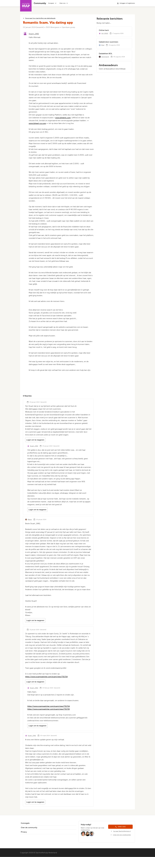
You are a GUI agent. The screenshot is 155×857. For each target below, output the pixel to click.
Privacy (24, 832)
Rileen (30, 519)
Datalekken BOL (105, 53)
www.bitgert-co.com (37, 123)
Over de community (29, 827)
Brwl (102, 45)
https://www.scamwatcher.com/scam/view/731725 (48, 709)
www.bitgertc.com (63, 118)
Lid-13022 (104, 33)
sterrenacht (105, 57)
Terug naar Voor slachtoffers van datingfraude (40, 18)
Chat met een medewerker (122, 835)
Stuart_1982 (34, 34)
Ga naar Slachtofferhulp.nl (122, 831)
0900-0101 (122, 827)
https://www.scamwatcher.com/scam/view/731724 (46, 677)
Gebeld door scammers (108, 42)
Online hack (104, 30)
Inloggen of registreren (127, 3)
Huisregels (25, 823)
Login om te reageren (35, 440)
